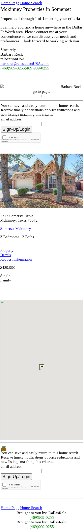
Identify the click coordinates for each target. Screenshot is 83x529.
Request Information (16, 259)
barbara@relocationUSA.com (24, 63)
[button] (41, 367)
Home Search (31, 3)
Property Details (6, 252)
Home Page (10, 3)
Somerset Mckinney (15, 228)
